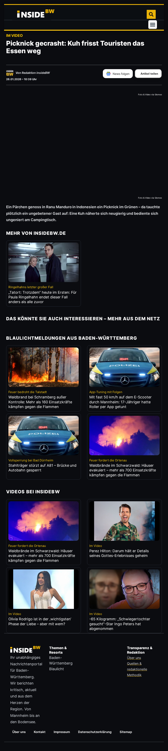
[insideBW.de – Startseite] (31, 14)
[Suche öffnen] (151, 14)
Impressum (62, 732)
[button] (152, 24)
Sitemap (126, 732)
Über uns (19, 732)
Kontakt (39, 732)
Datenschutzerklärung (94, 732)
